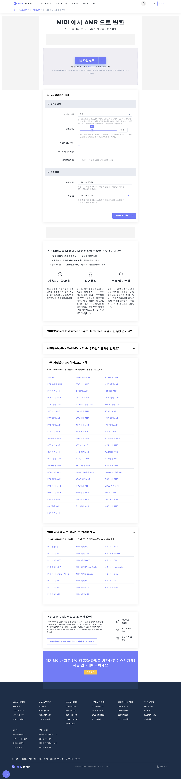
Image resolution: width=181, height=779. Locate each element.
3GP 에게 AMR (53, 445)
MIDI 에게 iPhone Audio (86, 567)
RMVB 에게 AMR (112, 404)
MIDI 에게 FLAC (83, 581)
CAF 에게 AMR (53, 499)
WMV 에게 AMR (54, 438)
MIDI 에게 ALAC (83, 587)
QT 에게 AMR (82, 391)
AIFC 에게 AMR (111, 499)
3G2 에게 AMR (82, 411)
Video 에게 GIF (18, 711)
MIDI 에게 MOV (54, 567)
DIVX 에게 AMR (112, 398)
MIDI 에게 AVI (53, 553)
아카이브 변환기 (124, 719)
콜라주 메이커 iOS (46, 739)
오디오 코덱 (69, 114)
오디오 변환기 (44, 719)
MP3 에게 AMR (54, 459)
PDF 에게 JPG (71, 711)
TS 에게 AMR (110, 411)
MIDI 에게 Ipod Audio (114, 567)
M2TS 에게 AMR (83, 377)
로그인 (152, 3)
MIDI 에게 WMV (83, 560)
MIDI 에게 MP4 (111, 547)
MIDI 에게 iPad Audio (85, 574)
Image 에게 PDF (72, 719)
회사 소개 (15, 759)
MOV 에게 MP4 (18, 715)
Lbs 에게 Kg (148, 706)
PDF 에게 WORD (98, 706)
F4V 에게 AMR (53, 432)
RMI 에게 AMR (82, 506)
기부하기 (32, 759)
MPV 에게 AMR (54, 418)
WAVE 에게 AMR (83, 479)
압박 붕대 (60, 3)
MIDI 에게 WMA (112, 581)
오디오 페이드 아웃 (65, 151)
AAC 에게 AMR (111, 452)
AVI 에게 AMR (82, 445)
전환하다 (45, 3)
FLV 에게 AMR (111, 432)
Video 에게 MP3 (45, 715)
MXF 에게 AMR (54, 425)
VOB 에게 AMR (54, 404)
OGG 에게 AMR (54, 472)
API (84, 3)
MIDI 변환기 (52, 547)
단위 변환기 (148, 719)
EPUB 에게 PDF (98, 711)
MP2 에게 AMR (54, 479)
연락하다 (69, 759)
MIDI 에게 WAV (53, 587)
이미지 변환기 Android (48, 743)
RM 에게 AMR (111, 391)
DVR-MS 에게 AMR (84, 404)
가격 (95, 3)
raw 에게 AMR (53, 506)
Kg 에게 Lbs (148, 711)
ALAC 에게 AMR (83, 459)
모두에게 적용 (121, 215)
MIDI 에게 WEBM (112, 553)
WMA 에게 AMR (54, 465)
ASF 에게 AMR (53, 411)
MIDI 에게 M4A (54, 581)
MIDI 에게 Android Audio (58, 574)
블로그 (24, 759)
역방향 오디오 (68, 160)
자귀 (46, 759)
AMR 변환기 (37, 10)
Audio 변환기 (24, 10)
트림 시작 (70, 182)
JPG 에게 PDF (71, 706)
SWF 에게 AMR (82, 384)
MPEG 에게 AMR (54, 384)
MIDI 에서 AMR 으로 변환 (55, 10)
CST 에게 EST (123, 715)
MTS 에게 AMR (111, 377)
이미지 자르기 (18, 743)
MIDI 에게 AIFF (82, 594)
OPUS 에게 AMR (112, 486)
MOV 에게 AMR (82, 432)
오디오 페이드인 (67, 143)
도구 (73, 3)
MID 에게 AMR (82, 493)
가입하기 (162, 3)
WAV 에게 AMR (111, 459)
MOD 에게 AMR (112, 384)
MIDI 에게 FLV (111, 560)
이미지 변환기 (71, 724)
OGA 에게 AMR (111, 479)
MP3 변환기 (43, 706)
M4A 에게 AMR (111, 465)
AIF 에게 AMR (111, 493)
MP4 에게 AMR (111, 445)
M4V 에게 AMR (53, 391)
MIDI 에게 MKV (54, 560)
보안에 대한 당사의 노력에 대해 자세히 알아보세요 (72, 641)
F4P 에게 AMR (111, 425)
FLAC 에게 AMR (83, 465)
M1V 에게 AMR (82, 425)
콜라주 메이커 (18, 735)
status (77, 759)
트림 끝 (71, 196)
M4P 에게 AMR (111, 506)
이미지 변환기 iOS (46, 747)
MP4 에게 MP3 (44, 711)
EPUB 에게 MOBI (98, 715)
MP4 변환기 (17, 706)
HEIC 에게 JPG (71, 715)
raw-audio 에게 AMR (85, 472)
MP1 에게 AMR (82, 499)
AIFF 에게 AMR (83, 452)
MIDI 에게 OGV (82, 547)
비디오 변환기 (18, 719)
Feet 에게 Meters (150, 715)
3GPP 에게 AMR (83, 398)
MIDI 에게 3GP (82, 553)
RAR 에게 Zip (123, 706)
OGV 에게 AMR (53, 452)
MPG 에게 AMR (54, 398)
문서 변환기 (96, 719)
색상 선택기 (17, 747)
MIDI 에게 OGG (111, 574)
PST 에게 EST (123, 711)
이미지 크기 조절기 (20, 739)
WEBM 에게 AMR (112, 438)
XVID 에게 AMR (112, 418)
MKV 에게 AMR (82, 438)
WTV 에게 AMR (82, 418)
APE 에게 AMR (82, 486)
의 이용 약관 (110, 70)
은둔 (40, 759)
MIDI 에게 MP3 (111, 587)
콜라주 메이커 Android (48, 735)
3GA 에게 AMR (53, 513)
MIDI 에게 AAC (53, 594)
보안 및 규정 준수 (56, 759)
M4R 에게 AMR (54, 493)
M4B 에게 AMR (54, 486)
